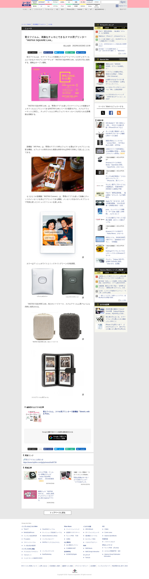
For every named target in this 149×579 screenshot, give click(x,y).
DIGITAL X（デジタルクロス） (51, 542)
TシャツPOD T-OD (72, 536)
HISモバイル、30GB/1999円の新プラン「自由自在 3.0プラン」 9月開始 (115, 240)
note (71, 52)
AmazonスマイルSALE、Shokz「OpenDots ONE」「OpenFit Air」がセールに (115, 165)
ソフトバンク (38, 9)
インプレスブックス (48, 551)
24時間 (107, 28)
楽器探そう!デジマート (73, 532)
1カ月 (123, 28)
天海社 (106, 529)
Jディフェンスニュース (92, 532)
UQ (57, 9)
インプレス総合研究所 (30, 536)
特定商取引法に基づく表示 (120, 566)
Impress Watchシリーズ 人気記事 (111, 270)
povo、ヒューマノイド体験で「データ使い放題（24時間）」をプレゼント (115, 212)
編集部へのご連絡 (67, 566)
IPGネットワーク (107, 545)
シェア (50, 52)
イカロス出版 (87, 526)
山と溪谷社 (67, 542)
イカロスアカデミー (91, 542)
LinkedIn (82, 52)
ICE (103, 526)
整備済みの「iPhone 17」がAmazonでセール (112, 36)
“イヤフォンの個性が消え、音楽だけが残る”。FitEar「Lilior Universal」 (115, 74)
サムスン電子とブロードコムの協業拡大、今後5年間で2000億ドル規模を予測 (116, 187)
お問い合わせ (43, 566)
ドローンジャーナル (30, 542)
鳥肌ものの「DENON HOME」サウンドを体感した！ (115, 66)
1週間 (115, 28)
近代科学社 (67, 551)
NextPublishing (46, 554)
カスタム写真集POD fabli (112, 551)
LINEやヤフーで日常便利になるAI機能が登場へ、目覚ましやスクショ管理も (116, 151)
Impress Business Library (49, 536)
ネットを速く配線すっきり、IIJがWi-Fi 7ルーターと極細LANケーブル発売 (116, 133)
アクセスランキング (107, 25)
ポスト (34, 52)
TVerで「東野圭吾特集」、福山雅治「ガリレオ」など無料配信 (116, 195)
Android (79, 9)
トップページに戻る (57, 513)
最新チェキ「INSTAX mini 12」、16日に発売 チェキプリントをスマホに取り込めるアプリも (47, 496)
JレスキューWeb (90, 539)
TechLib (87, 557)
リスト (40, 52)
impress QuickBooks (110, 536)
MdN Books (88, 548)
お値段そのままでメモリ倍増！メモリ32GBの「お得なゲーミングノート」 (115, 82)
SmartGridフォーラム (48, 529)
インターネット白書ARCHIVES (33, 558)
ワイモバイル (49, 9)
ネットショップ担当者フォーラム (52, 532)
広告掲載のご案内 (55, 566)
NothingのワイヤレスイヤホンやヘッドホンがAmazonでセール (115, 253)
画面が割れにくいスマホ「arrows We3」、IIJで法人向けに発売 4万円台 (115, 143)
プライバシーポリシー (81, 566)
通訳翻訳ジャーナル (91, 536)
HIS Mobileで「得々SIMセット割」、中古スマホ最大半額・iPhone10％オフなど (115, 125)
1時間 (98, 28)
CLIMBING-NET (71, 548)
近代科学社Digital (71, 554)
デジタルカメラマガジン (31, 551)
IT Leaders (27, 539)
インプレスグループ (104, 566)
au (30, 9)
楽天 (62, 9)
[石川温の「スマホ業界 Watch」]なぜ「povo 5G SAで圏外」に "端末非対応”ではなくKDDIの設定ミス (112, 50)
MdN (84, 545)
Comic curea (108, 532)
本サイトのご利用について (29, 566)
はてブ (61, 52)
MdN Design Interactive (92, 551)
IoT (91, 9)
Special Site (104, 59)
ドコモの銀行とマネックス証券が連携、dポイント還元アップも (116, 220)
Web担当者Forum (29, 532)
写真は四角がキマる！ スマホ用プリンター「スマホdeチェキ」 (81, 480)
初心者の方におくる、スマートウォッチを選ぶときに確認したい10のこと (116, 319)
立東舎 (68, 539)
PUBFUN (105, 539)
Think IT (26, 529)
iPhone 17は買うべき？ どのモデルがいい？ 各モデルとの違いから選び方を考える (116, 327)
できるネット (28, 555)
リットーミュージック (72, 529)
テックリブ (86, 555)
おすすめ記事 (104, 304)
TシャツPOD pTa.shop (111, 548)
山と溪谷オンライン (72, 545)
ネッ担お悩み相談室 (30, 545)
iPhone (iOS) (70, 9)
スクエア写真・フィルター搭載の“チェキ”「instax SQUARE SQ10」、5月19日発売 (46, 476)
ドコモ (25, 9)
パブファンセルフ (109, 542)
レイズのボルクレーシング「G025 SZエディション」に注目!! (116, 97)
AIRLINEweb (89, 529)
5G (86, 9)
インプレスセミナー (48, 539)
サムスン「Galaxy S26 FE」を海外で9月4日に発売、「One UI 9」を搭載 (115, 261)
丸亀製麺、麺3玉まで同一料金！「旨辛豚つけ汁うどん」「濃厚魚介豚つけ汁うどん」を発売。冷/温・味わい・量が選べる (112, 287)
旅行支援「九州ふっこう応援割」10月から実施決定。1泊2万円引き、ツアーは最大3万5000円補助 (112, 283)
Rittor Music (68, 526)
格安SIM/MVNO (99, 9)
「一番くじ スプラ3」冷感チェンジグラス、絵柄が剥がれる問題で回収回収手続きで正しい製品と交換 (112, 297)
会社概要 (93, 566)
